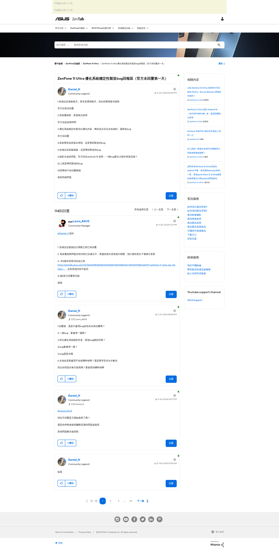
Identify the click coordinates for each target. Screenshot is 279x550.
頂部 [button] (60, 543)
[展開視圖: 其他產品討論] (132, 28)
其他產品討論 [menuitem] (124, 28)
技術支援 (192, 238)
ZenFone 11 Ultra (91, 63)
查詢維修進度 (194, 218)
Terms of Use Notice (64, 532)
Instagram (117, 516)
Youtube (125, 516)
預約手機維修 (194, 265)
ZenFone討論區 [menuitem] (77, 28)
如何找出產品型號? (197, 206)
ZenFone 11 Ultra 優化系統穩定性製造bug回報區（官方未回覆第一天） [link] (134, 63)
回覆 (171, 195)
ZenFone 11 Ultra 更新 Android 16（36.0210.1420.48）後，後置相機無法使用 (204, 113)
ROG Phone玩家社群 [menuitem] (101, 28)
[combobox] (148, 44)
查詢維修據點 (194, 214)
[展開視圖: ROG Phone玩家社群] (113, 28)
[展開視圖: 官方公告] (65, 28)
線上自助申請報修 (196, 273)
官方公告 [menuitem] (59, 28)
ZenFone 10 (194, 139)
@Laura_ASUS (65, 411)
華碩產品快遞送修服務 (199, 269)
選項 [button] (221, 63)
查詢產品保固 (194, 222)
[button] (61, 195)
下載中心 (192, 234)
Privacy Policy (85, 532)
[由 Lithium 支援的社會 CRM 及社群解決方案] (217, 543)
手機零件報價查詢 (196, 230)
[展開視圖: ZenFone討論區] (86, 28)
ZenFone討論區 (73, 63)
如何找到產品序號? (197, 210)
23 (130, 501)
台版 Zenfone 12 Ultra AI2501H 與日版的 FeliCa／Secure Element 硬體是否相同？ (204, 92)
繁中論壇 (58, 63)
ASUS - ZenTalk (69, 19)
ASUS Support (194, 300)
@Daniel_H (63, 233)
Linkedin (151, 516)
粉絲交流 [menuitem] (141, 28)
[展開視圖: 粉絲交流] (147, 28)
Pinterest (159, 516)
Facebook (134, 516)
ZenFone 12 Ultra (196, 100)
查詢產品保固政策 (196, 226)
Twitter (142, 516)
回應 (79, 319)
